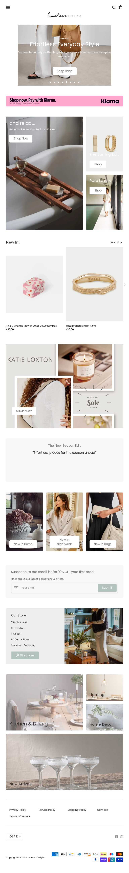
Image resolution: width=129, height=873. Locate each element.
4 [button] (62, 82)
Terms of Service (19, 816)
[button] (4, 284)
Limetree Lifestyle (35, 857)
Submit (107, 588)
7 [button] (74, 82)
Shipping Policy (77, 810)
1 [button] (50, 82)
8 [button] (78, 82)
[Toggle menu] (8, 7)
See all (114, 242)
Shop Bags (64, 71)
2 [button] (54, 82)
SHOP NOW (24, 411)
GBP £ (13, 836)
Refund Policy (47, 810)
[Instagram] (120, 836)
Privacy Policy (17, 810)
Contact (102, 810)
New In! (13, 242)
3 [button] (58, 82)
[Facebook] (115, 836)
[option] (64, 55)
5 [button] (66, 82)
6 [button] (70, 82)
